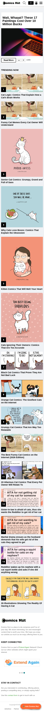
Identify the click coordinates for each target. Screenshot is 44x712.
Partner (16, 709)
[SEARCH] (24, 2)
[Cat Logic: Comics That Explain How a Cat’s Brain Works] (22, 83)
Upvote (19, 60)
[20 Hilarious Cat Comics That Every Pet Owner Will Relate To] (22, 470)
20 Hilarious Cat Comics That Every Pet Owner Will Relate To (21, 483)
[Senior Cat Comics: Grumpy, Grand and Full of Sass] (22, 153)
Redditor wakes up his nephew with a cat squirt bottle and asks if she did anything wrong (20, 570)
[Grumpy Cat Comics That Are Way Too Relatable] (22, 415)
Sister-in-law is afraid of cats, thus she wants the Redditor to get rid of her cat (21, 511)
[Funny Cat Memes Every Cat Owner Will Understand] (22, 110)
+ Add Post (31, 3)
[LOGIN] (36, 2)
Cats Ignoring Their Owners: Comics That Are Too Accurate (20, 346)
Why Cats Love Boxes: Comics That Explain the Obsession (20, 231)
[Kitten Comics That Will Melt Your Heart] (22, 261)
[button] (20, 673)
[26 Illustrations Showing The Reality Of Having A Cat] (22, 588)
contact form (13, 695)
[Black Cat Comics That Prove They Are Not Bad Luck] (22, 361)
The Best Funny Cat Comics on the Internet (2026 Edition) (19, 456)
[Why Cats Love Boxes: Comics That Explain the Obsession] (22, 206)
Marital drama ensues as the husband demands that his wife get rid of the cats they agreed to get (20, 540)
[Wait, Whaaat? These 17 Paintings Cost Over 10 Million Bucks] (22, 42)
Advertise (8, 709)
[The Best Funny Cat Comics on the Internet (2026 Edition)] (22, 443)
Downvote (23, 60)
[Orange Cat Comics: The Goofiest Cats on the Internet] (22, 388)
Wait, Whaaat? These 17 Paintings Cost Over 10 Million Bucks (19, 21)
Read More (9, 60)
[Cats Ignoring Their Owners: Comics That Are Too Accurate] (22, 317)
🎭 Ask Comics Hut (31, 706)
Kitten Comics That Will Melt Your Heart (21, 289)
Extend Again (24, 647)
